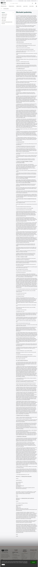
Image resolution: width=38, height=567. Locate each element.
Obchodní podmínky (24, 553)
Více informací (25, 562)
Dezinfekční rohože (33, 558)
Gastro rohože (4, 20)
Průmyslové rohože (4, 14)
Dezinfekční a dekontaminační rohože (7, 22)
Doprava (22, 554)
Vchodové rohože (4, 15)
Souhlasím (33, 562)
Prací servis (3, 23)
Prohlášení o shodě (24, 557)
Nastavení (3, 564)
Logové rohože (4, 18)
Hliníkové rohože (4, 17)
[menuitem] (4, 6)
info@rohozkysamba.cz (16, 559)
